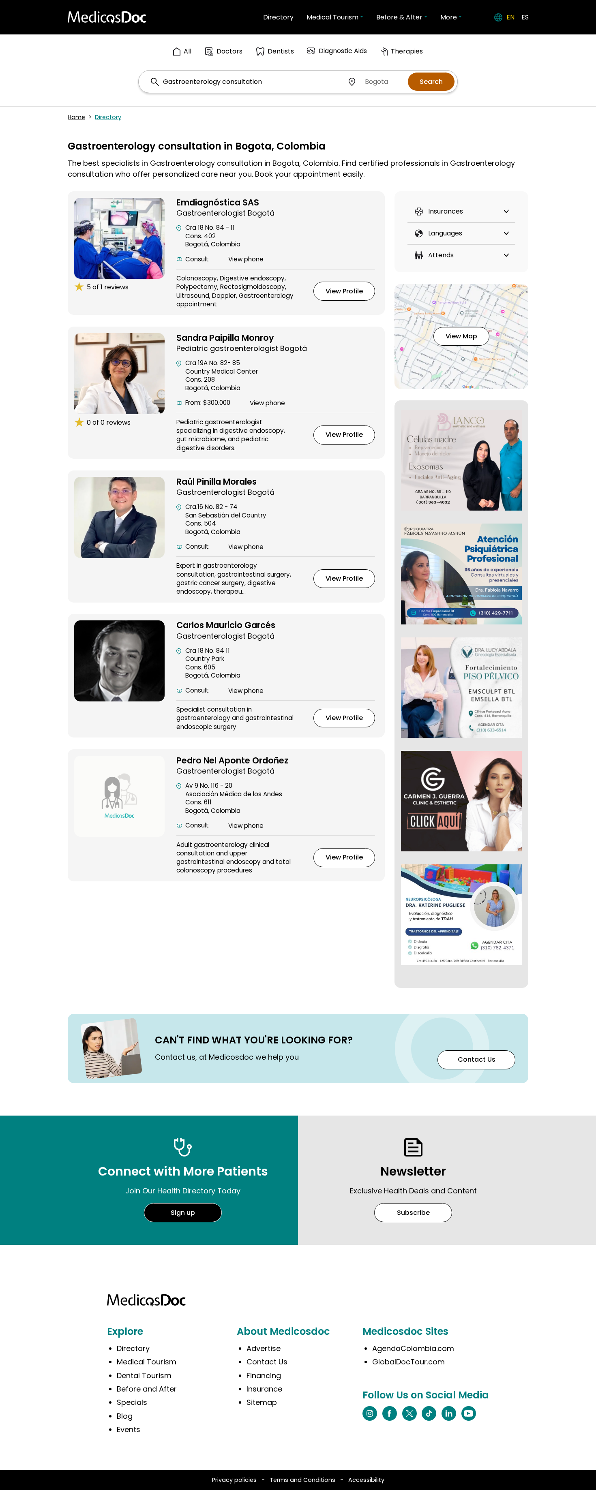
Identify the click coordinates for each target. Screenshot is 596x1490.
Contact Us (476, 1059)
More (448, 17)
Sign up (183, 1212)
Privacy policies (234, 1480)
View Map (461, 336)
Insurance (264, 1389)
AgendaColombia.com (413, 1348)
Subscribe (413, 1212)
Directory (278, 17)
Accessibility (366, 1480)
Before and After (147, 1389)
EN (510, 17)
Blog (125, 1416)
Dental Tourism (144, 1375)
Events (128, 1429)
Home (76, 117)
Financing (264, 1375)
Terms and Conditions (302, 1480)
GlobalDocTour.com (408, 1362)
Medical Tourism (332, 17)
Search (431, 81)
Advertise (264, 1348)
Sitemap (262, 1402)
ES (525, 17)
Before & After (399, 17)
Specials (132, 1402)
